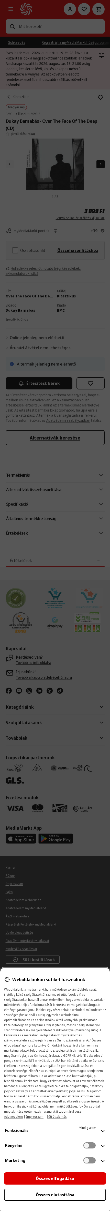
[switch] (89, 1145)
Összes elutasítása (55, 1195)
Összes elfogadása (55, 1178)
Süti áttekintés (57, 1116)
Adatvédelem (13, 1116)
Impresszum (34, 1116)
